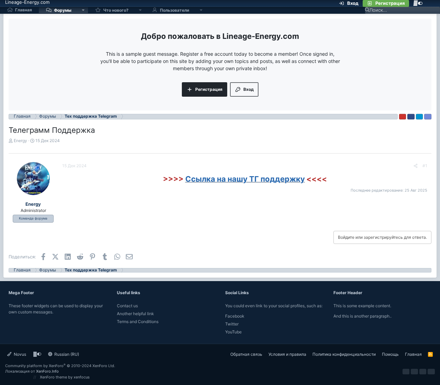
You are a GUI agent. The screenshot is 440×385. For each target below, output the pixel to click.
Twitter (232, 324)
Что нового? (116, 9)
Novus (19, 354)
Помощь (390, 354)
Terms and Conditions (137, 321)
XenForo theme (53, 377)
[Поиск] (431, 3)
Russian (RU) (66, 354)
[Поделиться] (415, 166)
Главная (23, 9)
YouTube (233, 331)
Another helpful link (135, 313)
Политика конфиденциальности (344, 354)
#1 (424, 165)
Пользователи (174, 9)
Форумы (63, 9)
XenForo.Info (47, 371)
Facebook (234, 316)
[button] (83, 10)
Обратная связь (246, 354)
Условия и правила (287, 354)
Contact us (127, 305)
